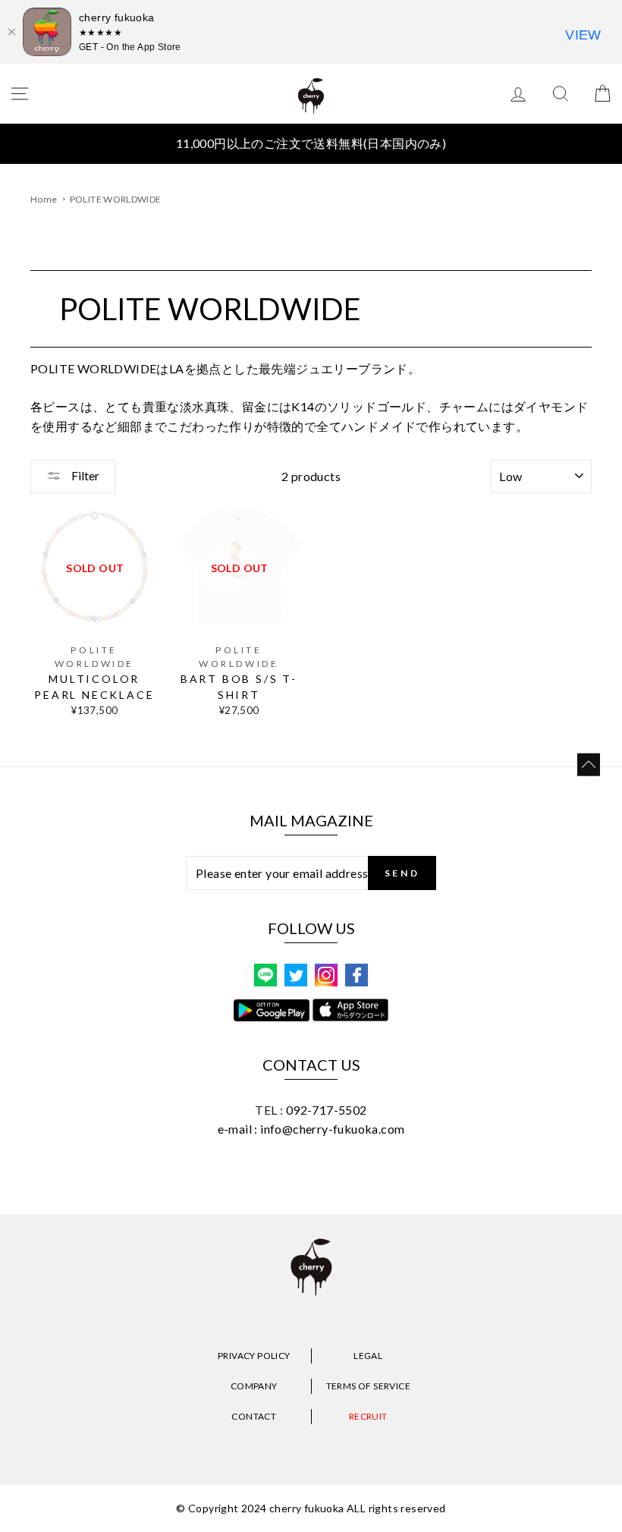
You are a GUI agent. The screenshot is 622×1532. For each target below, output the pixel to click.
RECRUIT (368, 1416)
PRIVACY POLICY (254, 1355)
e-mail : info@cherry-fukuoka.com (311, 1128)
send (402, 873)
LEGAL (367, 1355)
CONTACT (253, 1416)
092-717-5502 (326, 1110)
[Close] (11, 31)
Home (43, 199)
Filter (84, 475)
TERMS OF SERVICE (368, 1386)
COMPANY (254, 1386)
